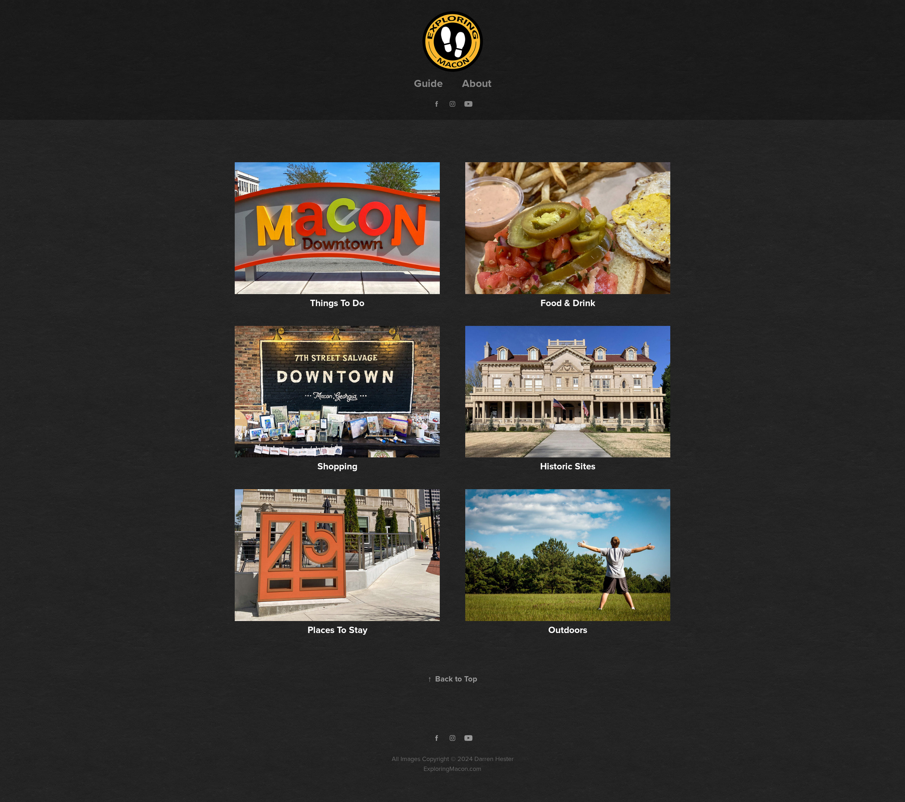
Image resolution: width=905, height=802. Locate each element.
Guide (428, 83)
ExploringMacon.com (452, 768)
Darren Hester (494, 758)
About (476, 83)
